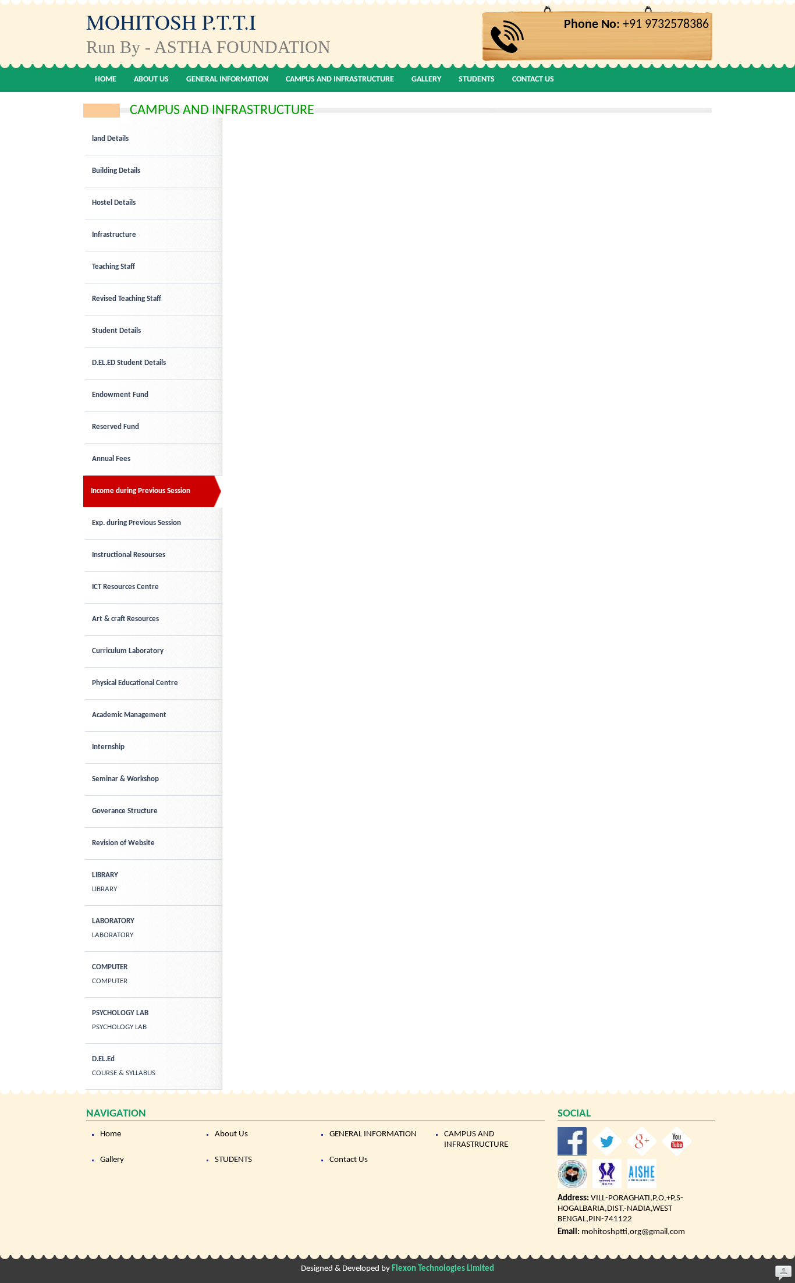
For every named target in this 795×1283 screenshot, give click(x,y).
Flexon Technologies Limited (443, 1268)
